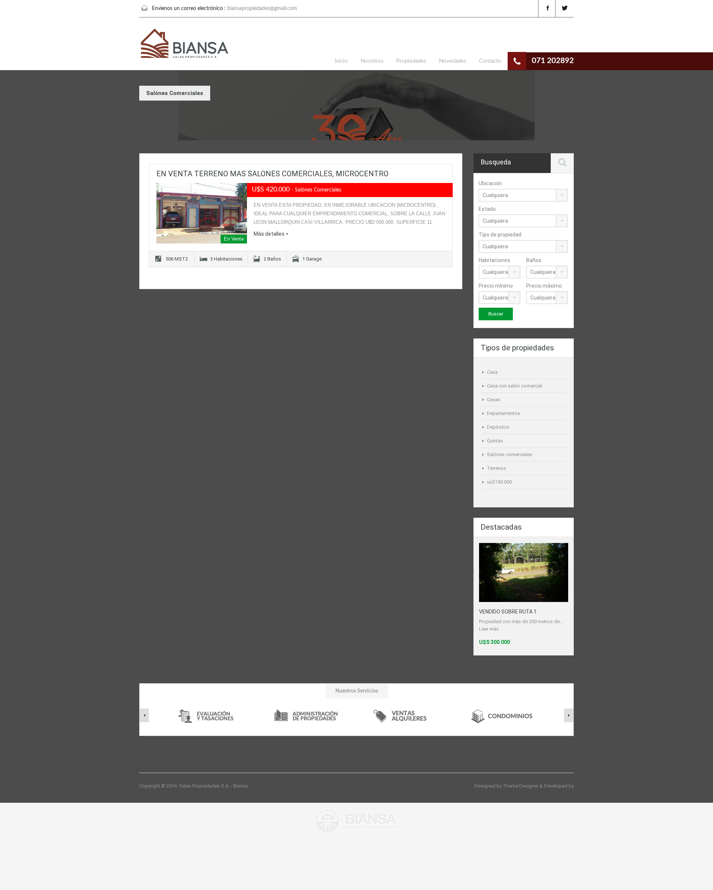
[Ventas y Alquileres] (404, 716)
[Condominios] (503, 716)
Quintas (495, 441)
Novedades (452, 61)
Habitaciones (494, 260)
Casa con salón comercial (514, 386)
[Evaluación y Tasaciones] (207, 716)
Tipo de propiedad (500, 235)
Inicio (341, 61)
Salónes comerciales (509, 454)
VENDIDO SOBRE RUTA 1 (508, 612)
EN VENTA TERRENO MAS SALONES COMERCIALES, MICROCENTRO (272, 173)
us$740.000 (499, 482)
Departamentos (503, 413)
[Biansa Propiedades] (183, 44)
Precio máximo (544, 286)
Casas (493, 399)
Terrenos (496, 468)
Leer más (489, 629)
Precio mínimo (496, 286)
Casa (492, 372)
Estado (487, 209)
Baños (533, 260)
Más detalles (269, 234)
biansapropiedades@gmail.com (262, 8)
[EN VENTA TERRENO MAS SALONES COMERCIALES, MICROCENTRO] (201, 213)
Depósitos (498, 427)
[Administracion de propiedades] (306, 716)
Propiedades (411, 61)
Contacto (490, 61)
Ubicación (490, 183)
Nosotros (372, 61)
